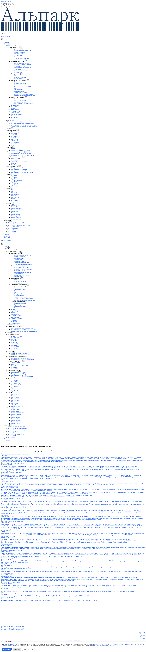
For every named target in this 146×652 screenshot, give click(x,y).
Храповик (4, 590)
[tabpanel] (73, 3)
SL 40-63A (14, 138)
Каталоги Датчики (12, 228)
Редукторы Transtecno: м (72, 483)
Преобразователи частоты (21, 63)
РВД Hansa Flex (15, 179)
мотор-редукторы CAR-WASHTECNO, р (58, 484)
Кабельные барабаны (20, 102)
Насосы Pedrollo (15, 214)
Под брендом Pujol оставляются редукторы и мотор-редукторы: (72, 554)
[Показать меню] (1, 242)
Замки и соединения (20, 83)
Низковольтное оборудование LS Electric (22, 155)
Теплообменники (16, 111)
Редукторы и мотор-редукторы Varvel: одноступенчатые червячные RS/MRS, (68, 457)
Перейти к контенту (6, 1)
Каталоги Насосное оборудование (17, 224)
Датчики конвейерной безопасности (24, 95)
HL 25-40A (14, 136)
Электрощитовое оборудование (23, 60)
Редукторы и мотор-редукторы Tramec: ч (72, 526)
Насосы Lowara (15, 213)
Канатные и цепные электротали (23, 103)
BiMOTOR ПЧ (15, 160)
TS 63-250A (14, 144)
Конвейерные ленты (20, 82)
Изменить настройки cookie (73, 640)
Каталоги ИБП (11, 233)
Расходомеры (14, 115)
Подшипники (18, 72)
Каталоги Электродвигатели (15, 230)
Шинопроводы (15, 105)
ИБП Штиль (14, 199)
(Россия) (6, 559)
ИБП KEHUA (15, 193)
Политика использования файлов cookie (22, 123)
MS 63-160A (14, 139)
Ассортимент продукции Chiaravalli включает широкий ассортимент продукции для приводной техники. (33, 577)
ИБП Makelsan (15, 194)
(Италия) (6, 464)
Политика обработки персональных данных (23, 125)
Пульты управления (20, 100)
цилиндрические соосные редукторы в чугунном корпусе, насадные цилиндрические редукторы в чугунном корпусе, (72, 504)
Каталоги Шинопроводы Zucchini (17, 222)
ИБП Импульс (15, 197)
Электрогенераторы (20, 77)
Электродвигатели (19, 69)
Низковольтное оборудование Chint (21, 153)
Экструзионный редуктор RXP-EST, (64, 542)
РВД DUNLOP (15, 176)
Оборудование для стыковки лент (24, 94)
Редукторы (4, 594)
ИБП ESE (13, 191)
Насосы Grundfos (16, 210)
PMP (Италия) (5, 532)
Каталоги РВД (11, 231)
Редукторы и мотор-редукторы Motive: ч (72, 475)
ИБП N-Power (15, 196)
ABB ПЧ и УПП (15, 158)
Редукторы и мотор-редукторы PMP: (73, 534)
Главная (6, 42)
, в (55, 460)
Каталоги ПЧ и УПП (13, 227)
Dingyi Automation (6, 565)
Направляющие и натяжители (22, 86)
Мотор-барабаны (19, 89)
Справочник (11, 120)
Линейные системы (20, 66)
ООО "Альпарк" (12, 45)
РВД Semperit (14, 183)
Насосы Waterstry (16, 217)
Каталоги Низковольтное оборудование (18, 225)
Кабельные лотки (19, 53)
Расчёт (13, 145)
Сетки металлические (20, 92)
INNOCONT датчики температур (20, 150)
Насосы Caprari (15, 205)
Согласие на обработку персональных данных (24, 126)
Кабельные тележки (20, 99)
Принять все (6, 649)
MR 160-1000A (15, 141)
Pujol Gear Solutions (7, 553)
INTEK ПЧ (14, 163)
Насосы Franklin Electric (17, 208)
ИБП (15, 75)
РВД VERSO (14, 186)
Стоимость (7, 236)
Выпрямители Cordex (17, 202)
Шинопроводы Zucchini (18, 132)
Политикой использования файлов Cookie (122, 644)
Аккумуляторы (18, 78)
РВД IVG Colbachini (16, 180)
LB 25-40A (14, 135)
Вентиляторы (15, 109)
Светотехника (18, 55)
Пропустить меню (6, 36)
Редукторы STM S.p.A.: (8, 539)
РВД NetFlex (14, 182)
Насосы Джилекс (16, 219)
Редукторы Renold (6, 583)
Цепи (15, 88)
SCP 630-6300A (15, 142)
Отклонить (17, 649)
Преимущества (15, 133)
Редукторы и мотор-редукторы (23, 64)
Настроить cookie (28, 649)
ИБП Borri (14, 189)
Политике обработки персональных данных (102, 645)
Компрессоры (15, 112)
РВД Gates (14, 177)
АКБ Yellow (14, 200)
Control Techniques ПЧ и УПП (19, 161)
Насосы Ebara (15, 207)
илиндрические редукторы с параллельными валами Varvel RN (36, 460)
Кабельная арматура (20, 56)
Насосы (13, 108)
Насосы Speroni (15, 216)
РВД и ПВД (14, 106)
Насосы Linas (15, 211)
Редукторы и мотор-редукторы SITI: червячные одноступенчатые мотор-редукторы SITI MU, (72, 518)
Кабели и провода (19, 52)
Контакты (7, 237)
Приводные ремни (19, 91)
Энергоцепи (14, 117)
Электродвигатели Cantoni (18, 168)
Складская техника (16, 119)
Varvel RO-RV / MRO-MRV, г (25, 458)
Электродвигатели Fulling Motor (20, 169)
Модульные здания (16, 114)
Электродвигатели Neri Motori (19, 171)
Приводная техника (7, 599)
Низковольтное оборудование (22, 50)
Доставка (6, 234)
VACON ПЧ (14, 164)
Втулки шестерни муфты (21, 70)
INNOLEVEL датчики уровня (19, 149)
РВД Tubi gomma (15, 185)
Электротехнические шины (22, 58)
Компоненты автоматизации (22, 67)
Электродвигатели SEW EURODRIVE (22, 172)
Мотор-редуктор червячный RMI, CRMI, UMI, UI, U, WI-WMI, (68, 540)
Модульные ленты (19, 85)
